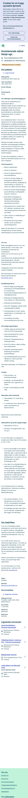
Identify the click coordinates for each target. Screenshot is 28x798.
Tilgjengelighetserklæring (9, 785)
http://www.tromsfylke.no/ (9, 585)
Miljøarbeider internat (9, 655)
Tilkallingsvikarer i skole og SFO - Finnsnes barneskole (11, 641)
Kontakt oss (4, 775)
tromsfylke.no (13, 570)
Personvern (4, 778)
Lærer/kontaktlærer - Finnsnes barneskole (8, 626)
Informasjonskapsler (7, 782)
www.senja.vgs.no (7, 278)
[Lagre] (25, 627)
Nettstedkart (5, 791)
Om (8, 788)
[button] (10, 594)
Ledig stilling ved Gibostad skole (10, 667)
